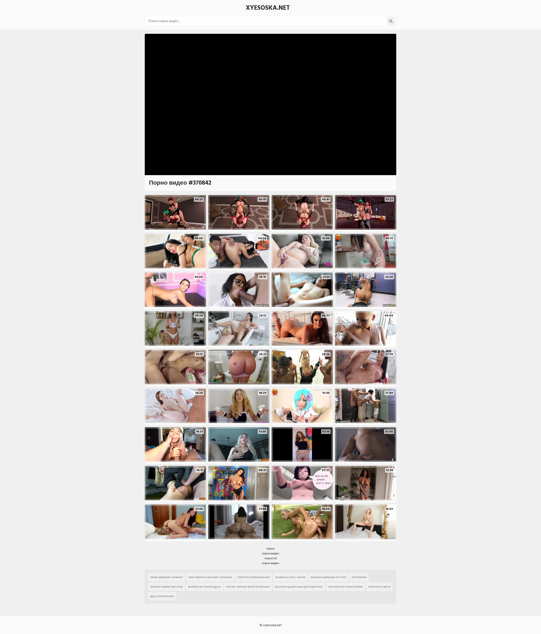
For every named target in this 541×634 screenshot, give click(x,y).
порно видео (270, 553)
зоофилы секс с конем (290, 577)
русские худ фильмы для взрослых (299, 586)
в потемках (359, 577)
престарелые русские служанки (210, 577)
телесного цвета (379, 586)
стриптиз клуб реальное (253, 577)
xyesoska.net (268, 8)
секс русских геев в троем (345, 586)
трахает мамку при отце (166, 586)
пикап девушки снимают (166, 577)
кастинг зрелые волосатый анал (248, 586)
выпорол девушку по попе (328, 577)
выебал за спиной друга (204, 586)
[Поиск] (391, 21)
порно (270, 548)
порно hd (270, 558)
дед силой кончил (162, 596)
